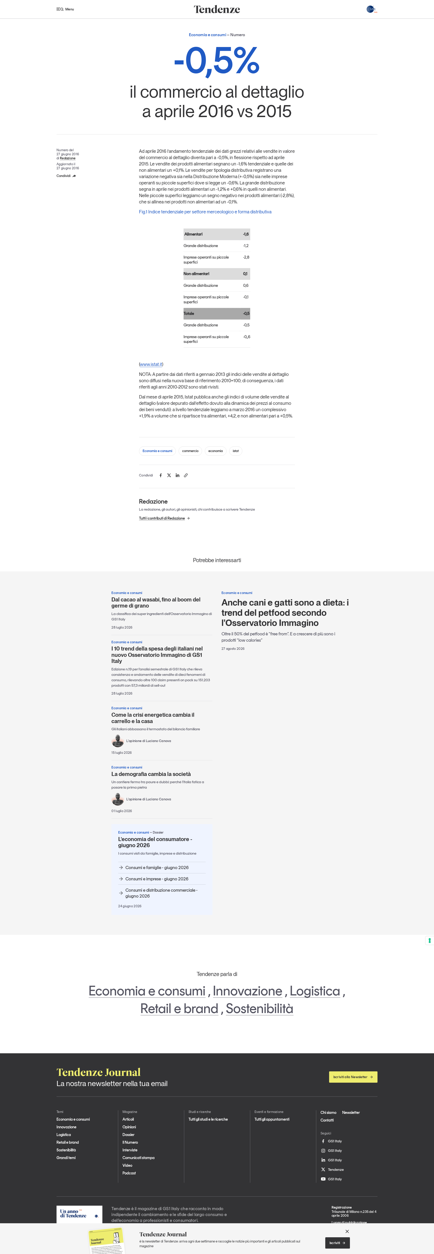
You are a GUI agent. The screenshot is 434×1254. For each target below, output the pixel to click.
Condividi (64, 176)
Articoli (128, 1119)
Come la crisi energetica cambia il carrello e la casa (152, 718)
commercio (190, 451)
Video (127, 1165)
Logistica (315, 991)
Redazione (68, 158)
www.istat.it (151, 364)
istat (236, 451)
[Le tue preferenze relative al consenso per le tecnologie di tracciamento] (429, 940)
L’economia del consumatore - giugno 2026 (155, 842)
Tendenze (336, 1169)
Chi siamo (328, 1112)
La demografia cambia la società (151, 774)
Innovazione (247, 991)
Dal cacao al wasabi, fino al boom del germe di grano (155, 602)
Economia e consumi (157, 451)
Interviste (130, 1150)
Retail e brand (179, 1008)
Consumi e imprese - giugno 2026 (156, 879)
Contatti (327, 1120)
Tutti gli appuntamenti (272, 1119)
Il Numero (130, 1142)
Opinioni (129, 1127)
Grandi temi (66, 1157)
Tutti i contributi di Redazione (162, 518)
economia (215, 451)
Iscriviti (335, 1243)
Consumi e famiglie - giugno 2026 (157, 867)
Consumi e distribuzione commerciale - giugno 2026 (161, 893)
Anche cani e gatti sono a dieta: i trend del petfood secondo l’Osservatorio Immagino (285, 612)
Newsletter (351, 1112)
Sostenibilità (259, 1008)
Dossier (128, 1134)
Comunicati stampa (139, 1157)
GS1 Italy (335, 1141)
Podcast (129, 1173)
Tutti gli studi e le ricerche (208, 1119)
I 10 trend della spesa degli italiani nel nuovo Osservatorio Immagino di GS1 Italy (157, 654)
